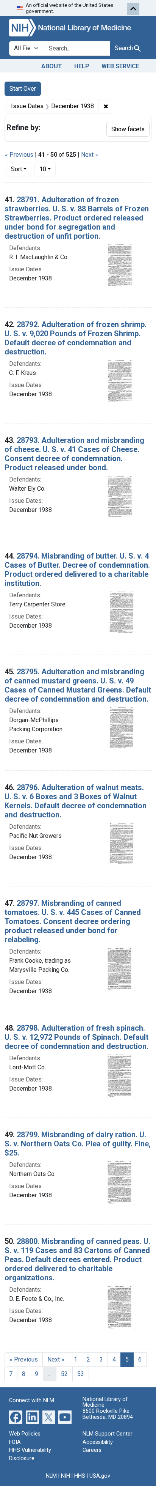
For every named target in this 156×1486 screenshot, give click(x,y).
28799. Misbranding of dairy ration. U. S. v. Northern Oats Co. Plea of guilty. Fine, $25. (78, 1143)
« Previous (19, 154)
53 (80, 1373)
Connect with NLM (31, 1400)
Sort (16, 169)
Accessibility (98, 1442)
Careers (92, 1450)
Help (81, 66)
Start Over (22, 88)
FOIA (15, 1442)
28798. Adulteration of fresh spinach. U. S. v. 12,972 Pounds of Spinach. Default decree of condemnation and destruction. (76, 1037)
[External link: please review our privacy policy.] (15, 1416)
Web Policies (25, 1434)
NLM (51, 1476)
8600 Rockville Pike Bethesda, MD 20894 (108, 1414)
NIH (65, 1476)
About (51, 66)
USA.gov (99, 1476)
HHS (79, 1476)
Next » (89, 154)
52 (64, 1373)
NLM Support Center (108, 1434)
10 (47, 169)
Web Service (120, 66)
